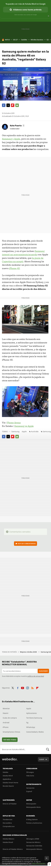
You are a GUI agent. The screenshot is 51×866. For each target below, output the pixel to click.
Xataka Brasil (8, 842)
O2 (48, 39)
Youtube (23, 687)
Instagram (27, 687)
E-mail (17, 105)
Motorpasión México (34, 849)
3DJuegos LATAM (32, 839)
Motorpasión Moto (33, 807)
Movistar (6, 708)
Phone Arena (14, 422)
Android (6, 722)
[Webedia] (9, 761)
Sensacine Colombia (34, 845)
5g (27, 722)
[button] (17, 125)
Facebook (3, 105)
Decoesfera (7, 823)
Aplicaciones (31, 713)
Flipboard (12, 105)
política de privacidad (35, 676)
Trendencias (7, 819)
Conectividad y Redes (35, 732)
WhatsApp (30, 727)
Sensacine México (33, 842)
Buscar (47, 749)
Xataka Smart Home (10, 782)
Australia (34, 431)
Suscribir (43, 671)
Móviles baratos (37, 39)
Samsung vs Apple (24, 426)
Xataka (5, 772)
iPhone (5, 727)
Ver (27, 543)
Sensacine (30, 788)
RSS (32, 687)
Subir (41, 759)
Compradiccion (9, 826)
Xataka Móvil (8, 775)
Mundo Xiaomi (8, 786)
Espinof (29, 791)
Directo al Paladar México (13, 849)
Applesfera (7, 779)
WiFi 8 (7, 39)
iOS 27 (15, 39)
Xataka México (8, 839)
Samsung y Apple (11, 138)
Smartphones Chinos (11, 732)
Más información (38, 863)
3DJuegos (30, 772)
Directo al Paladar (10, 803)
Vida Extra (30, 775)
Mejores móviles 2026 (28, 652)
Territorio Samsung (34, 718)
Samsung (15, 431)
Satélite (24, 39)
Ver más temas (9, 739)
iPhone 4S (14, 268)
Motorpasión (31, 803)
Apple (24, 431)
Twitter (8, 105)
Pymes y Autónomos (34, 823)
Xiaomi (5, 713)
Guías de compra (10, 718)
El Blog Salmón (32, 819)
